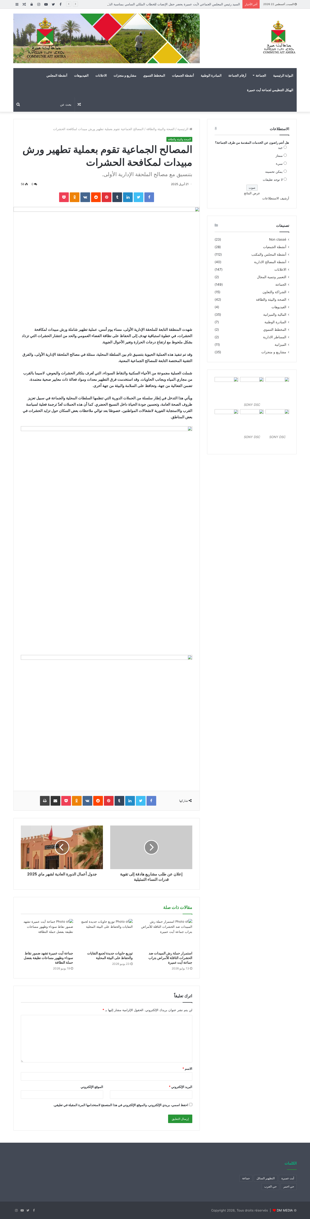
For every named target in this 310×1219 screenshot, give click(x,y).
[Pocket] (64, 197)
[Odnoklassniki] (74, 197)
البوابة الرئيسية (283, 75)
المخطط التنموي (154, 75)
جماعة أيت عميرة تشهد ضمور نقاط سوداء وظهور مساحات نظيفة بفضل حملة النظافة (48, 958)
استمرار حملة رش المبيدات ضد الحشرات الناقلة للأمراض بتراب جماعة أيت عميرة (170, 958)
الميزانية (280, 344)
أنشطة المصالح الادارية (270, 262)
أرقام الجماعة (237, 75)
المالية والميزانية (274, 314)
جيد (280, 147)
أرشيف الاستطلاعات (275, 198)
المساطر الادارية (274, 337)
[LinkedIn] (128, 197)
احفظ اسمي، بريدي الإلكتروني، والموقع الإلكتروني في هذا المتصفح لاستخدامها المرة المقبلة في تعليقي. (120, 1105)
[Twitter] (138, 197)
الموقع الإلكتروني (92, 1087)
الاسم (187, 1068)
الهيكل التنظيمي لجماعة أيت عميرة (270, 90)
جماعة (246, 1178)
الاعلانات (101, 75)
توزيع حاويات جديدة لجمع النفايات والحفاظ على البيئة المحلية (110, 955)
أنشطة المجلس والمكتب (268, 254)
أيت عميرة (287, 1178)
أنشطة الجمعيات (183, 75)
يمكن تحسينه (274, 171)
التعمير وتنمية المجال (271, 277)
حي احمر (288, 1186)
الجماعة (261, 75)
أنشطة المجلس (56, 75)
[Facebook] (149, 197)
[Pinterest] (106, 197)
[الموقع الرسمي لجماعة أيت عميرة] (278, 37)
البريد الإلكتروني (180, 1087)
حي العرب (270, 1186)
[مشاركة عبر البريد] (55, 801)
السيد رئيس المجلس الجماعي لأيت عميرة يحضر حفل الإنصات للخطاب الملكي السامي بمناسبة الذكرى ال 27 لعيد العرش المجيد (154, 4)
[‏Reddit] (96, 197)
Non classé (277, 239)
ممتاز (279, 155)
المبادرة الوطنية (211, 75)
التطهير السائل (265, 1178)
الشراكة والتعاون (274, 292)
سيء (279, 163)
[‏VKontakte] (85, 197)
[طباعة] (45, 801)
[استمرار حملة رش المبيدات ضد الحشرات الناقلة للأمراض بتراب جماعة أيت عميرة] (166, 934)
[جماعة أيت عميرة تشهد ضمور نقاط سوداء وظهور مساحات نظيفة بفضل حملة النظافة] (47, 934)
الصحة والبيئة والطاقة (160, 129)
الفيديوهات (81, 75)
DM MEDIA (285, 1210)
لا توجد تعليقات (273, 179)
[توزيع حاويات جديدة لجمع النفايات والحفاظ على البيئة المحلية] (106, 934)
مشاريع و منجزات (125, 75)
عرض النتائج (252, 193)
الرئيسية (183, 129)
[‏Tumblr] (117, 197)
